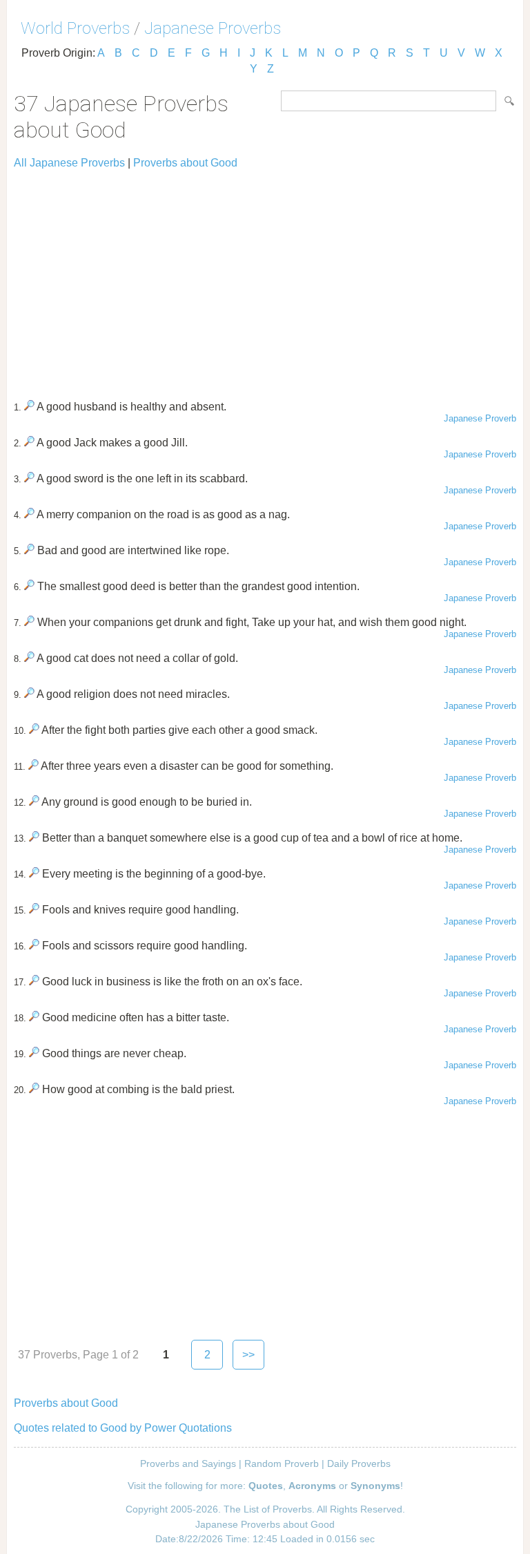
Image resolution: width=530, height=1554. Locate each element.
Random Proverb (281, 1463)
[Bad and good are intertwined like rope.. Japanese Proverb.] (29, 550)
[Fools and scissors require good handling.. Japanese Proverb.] (34, 945)
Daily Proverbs (359, 1463)
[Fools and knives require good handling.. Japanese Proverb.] (34, 910)
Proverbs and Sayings (188, 1463)
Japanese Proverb (480, 418)
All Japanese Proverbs (69, 163)
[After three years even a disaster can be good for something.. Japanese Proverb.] (33, 766)
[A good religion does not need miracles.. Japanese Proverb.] (29, 694)
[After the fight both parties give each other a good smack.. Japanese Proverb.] (34, 730)
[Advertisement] (265, 278)
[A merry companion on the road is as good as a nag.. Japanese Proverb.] (29, 514)
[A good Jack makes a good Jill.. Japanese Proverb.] (29, 442)
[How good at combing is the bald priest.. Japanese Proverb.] (34, 1089)
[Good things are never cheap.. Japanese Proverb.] (34, 1053)
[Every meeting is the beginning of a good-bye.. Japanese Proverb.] (34, 874)
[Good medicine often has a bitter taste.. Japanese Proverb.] (34, 1017)
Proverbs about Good (185, 163)
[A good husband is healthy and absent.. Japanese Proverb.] (29, 407)
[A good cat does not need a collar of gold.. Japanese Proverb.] (29, 658)
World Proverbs (75, 28)
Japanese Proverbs (212, 28)
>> (248, 1355)
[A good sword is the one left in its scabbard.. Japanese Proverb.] (29, 478)
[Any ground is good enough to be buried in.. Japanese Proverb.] (34, 802)
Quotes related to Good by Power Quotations (123, 1428)
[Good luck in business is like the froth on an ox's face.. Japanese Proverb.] (34, 981)
